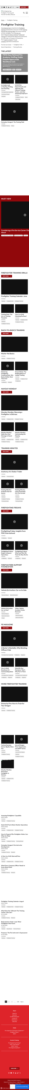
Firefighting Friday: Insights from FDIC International (13, 532)
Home (2, 20)
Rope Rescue (9, 928)
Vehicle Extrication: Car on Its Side (13, 590)
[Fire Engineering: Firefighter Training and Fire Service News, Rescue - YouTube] (4, 7)
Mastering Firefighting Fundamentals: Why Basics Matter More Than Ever (7, 375)
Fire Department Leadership (7, 92)
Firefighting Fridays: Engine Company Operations (7, 553)
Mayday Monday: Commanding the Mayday (20, 434)
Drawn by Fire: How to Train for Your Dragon (12, 704)
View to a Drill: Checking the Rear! (21, 315)
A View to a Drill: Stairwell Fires (10, 856)
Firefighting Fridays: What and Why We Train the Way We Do (21, 553)
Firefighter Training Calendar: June (14, 296)
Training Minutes (10, 476)
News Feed (19, 69)
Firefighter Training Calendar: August (12, 901)
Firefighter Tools (24, 378)
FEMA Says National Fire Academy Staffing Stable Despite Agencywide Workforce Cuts (13, 58)
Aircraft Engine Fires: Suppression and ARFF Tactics (20, 746)
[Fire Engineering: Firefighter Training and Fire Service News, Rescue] (8, 12)
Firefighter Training (7, 69)
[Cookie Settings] (1, 1088)
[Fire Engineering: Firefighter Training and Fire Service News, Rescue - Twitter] (13, 7)
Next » (22, 1002)
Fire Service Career (5, 94)
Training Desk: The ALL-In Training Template (6, 316)
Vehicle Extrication (14, 595)
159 (18, 1002)
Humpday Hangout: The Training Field (12, 122)
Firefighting (4, 382)
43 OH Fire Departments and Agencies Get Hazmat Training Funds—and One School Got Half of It (21, 89)
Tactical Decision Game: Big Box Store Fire (7, 746)
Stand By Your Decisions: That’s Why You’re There (20, 669)
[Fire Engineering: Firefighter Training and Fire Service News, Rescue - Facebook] (6, 7)
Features (3, 301)
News (14, 69)
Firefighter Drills (10, 301)
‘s (6, 28)
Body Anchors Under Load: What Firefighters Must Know (11, 922)
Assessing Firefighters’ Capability (11, 815)
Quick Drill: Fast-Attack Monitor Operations (14, 825)
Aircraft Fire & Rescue (20, 752)
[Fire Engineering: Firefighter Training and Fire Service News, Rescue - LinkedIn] (8, 7)
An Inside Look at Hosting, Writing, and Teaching (7, 86)
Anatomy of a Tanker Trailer (11, 471)
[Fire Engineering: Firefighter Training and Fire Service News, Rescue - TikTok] (11, 7)
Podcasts (3, 96)
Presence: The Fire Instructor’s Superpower (14, 933)
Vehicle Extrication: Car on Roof (7, 609)
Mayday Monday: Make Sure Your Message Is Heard (6, 434)
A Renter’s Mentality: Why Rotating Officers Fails (14, 649)
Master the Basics (7, 354)
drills (9, 33)
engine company (8, 40)
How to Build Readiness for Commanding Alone (7, 669)
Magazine (23, 654)
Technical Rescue (5, 595)
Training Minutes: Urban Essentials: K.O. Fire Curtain (20, 491)
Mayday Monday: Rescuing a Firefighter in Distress (11, 413)
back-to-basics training (11, 34)
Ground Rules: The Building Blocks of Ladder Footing (20, 373)
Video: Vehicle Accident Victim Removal (20, 610)
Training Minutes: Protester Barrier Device (6, 491)
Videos (12, 125)
